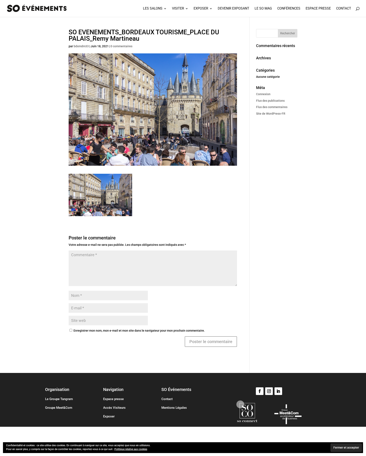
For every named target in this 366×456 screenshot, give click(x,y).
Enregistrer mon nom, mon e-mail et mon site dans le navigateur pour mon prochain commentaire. (139, 330)
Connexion (263, 94)
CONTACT (343, 8)
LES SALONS (152, 8)
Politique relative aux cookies (130, 449)
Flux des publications (270, 100)
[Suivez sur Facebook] (259, 391)
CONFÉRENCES (288, 8)
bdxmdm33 (81, 46)
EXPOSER (201, 8)
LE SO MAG (263, 8)
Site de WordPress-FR (270, 113)
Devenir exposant (233, 8)
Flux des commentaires (271, 107)
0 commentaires (121, 46)
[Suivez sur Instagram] (269, 391)
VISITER (178, 8)
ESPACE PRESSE (318, 8)
